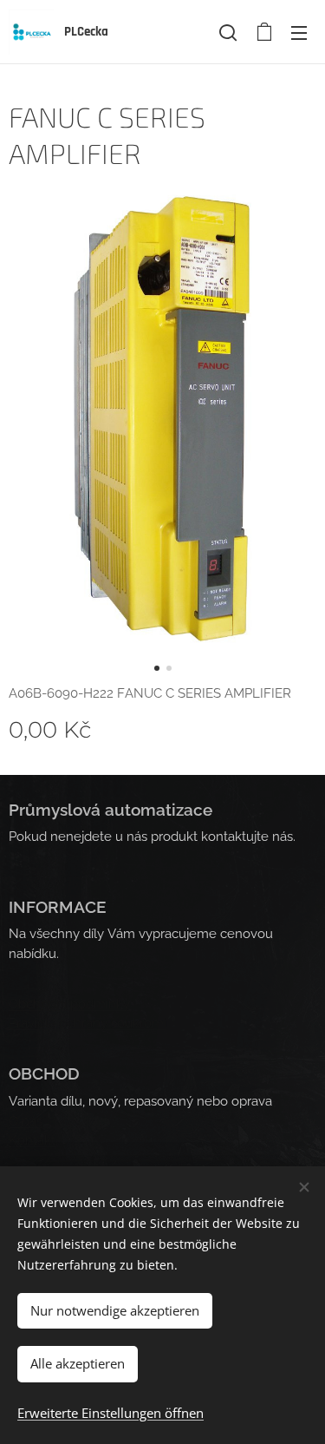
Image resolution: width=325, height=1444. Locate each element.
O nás (25, 1121)
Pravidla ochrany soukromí (87, 1023)
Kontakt (32, 1140)
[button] (228, 32)
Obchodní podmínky (69, 1004)
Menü (299, 32)
